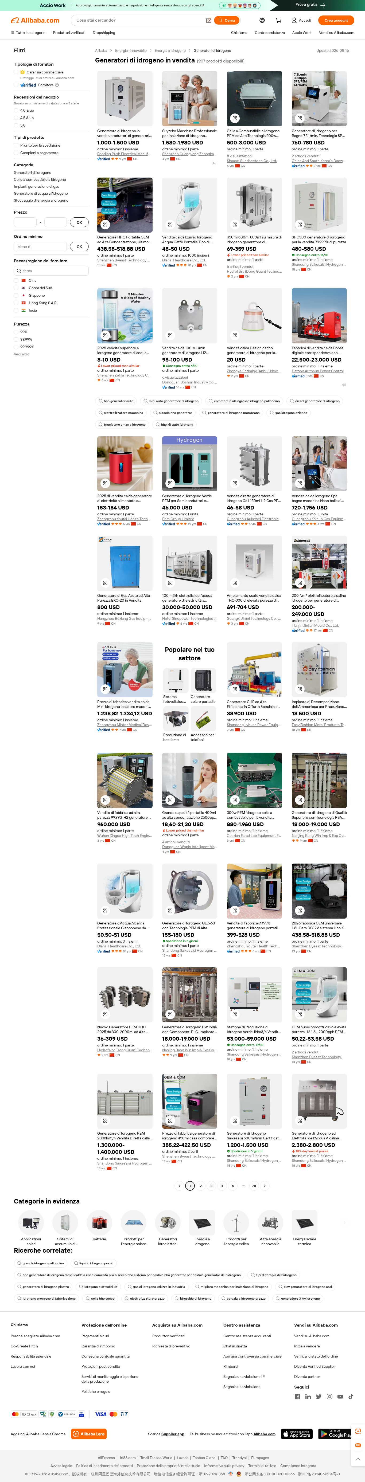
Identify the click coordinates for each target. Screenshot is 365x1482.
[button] (208, 20)
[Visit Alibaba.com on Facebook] (297, 1396)
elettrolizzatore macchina (123, 413)
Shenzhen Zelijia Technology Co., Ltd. (125, 375)
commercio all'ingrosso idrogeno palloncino (247, 401)
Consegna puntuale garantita (105, 1356)
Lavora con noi (23, 1366)
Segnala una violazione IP (244, 1376)
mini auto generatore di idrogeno (174, 401)
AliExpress (106, 1458)
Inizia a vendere (307, 1346)
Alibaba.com (264, 1434)
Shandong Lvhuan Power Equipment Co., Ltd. (254, 725)
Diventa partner (307, 1376)
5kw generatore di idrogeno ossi (308, 1287)
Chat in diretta (235, 1346)
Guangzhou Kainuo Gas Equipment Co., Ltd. (319, 519)
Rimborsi (230, 1366)
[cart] (279, 21)
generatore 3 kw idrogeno (300, 1298)
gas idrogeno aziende (291, 413)
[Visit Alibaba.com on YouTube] (340, 1396)
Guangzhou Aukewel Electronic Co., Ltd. (254, 519)
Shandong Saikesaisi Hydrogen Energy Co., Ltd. (319, 264)
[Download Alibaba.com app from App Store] (297, 1434)
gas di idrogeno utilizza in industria (159, 1287)
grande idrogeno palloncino (43, 1263)
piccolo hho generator (175, 413)
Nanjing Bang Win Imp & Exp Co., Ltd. (319, 835)
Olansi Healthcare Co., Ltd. (184, 260)
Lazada (182, 1458)
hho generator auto (118, 401)
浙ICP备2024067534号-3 (319, 1474)
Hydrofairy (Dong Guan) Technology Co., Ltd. (254, 271)
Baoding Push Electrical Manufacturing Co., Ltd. (125, 154)
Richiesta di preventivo (171, 1346)
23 (254, 1186)
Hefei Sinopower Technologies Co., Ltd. (190, 618)
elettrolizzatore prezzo (147, 1298)
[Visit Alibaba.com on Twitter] (319, 1396)
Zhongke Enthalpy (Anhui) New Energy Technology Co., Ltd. (254, 371)
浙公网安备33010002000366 (270, 1474)
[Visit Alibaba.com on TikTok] (351, 1396)
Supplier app (172, 1434)
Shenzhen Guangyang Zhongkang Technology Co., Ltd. (190, 154)
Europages (260, 1458)
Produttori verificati (168, 1336)
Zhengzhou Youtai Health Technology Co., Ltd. (125, 519)
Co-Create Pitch (24, 1346)
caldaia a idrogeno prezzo (246, 1298)
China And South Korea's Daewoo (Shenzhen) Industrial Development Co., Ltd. (319, 161)
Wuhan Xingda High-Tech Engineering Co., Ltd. (125, 835)
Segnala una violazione (242, 1387)
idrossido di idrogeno (195, 1298)
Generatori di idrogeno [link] (212, 50)
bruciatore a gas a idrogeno (125, 424)
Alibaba (101, 50)
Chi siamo (19, 1325)
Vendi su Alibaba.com (311, 1336)
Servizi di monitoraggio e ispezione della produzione (109, 1378)
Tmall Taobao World (156, 1458)
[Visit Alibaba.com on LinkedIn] (308, 1396)
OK (79, 222)
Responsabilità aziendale (31, 1356)
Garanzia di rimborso (98, 1346)
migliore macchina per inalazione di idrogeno (234, 1287)
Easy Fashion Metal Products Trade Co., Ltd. (319, 725)
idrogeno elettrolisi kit (101, 1287)
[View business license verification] (230, 1474)
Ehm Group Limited (178, 519)
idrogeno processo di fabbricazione (49, 1298)
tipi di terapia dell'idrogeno (276, 1275)
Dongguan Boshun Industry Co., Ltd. (190, 382)
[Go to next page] (265, 1186)
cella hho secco (103, 1298)
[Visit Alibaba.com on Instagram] (329, 1396)
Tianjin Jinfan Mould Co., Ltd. (315, 625)
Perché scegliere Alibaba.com (35, 1336)
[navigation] (51, 619)
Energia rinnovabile (131, 50)
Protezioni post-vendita (100, 1366)
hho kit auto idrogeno (177, 424)
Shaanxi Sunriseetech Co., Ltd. (252, 161)
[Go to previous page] (179, 1186)
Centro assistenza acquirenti (247, 1336)
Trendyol (239, 1458)
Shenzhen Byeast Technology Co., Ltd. (125, 260)
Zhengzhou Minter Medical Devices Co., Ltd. (125, 725)
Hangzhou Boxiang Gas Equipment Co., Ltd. (125, 618)
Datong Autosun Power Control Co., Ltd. (319, 371)
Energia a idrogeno (170, 50)
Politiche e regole (95, 1391)
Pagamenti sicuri (95, 1336)
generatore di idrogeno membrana (234, 413)
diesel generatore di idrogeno (317, 401)
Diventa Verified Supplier (314, 1366)
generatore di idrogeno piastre (46, 1287)
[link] (358, 1431)
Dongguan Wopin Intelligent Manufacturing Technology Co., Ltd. (190, 847)
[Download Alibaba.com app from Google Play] (336, 1434)
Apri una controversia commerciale (252, 1356)
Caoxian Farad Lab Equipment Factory (254, 835)
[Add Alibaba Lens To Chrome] (89, 1434)
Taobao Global (204, 1458)
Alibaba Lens (37, 1434)
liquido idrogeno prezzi (96, 1263)
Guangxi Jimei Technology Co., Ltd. (254, 618)
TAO (224, 1458)
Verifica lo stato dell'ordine (316, 1356)
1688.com (127, 1458)
